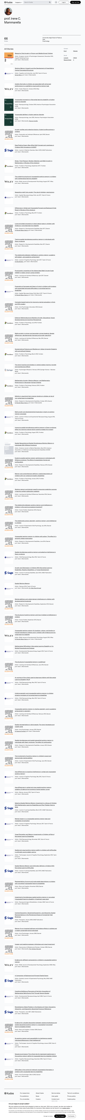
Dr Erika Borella (19, 261)
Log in (64, 2)
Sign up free (75, 2)
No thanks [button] (71, 1116)
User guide (55, 1096)
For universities (24, 1099)
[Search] (49, 2)
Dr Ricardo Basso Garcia (21, 230)
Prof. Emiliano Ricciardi (35, 949)
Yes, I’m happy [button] (60, 1116)
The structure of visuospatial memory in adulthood (30, 662)
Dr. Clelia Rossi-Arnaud (35, 588)
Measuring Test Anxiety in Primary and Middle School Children (34, 53)
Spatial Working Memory (22, 583)
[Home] (8, 2)
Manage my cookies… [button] (48, 1116)
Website (75, 51)
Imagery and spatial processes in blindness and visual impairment (35, 944)
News (37, 1096)
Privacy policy (71, 1096)
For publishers (24, 1096)
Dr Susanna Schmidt (20, 731)
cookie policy (66, 1108)
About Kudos (40, 1093)
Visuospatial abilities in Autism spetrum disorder (29, 114)
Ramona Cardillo (33, 121)
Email (65, 51)
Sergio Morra (18, 75)
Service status (56, 1093)
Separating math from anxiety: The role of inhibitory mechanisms (34, 192)
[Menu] (56, 2)
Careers (38, 1099)
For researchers (24, 1093)
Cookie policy (71, 1099)
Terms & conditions (73, 1093)
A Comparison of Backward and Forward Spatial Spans (31, 975)
